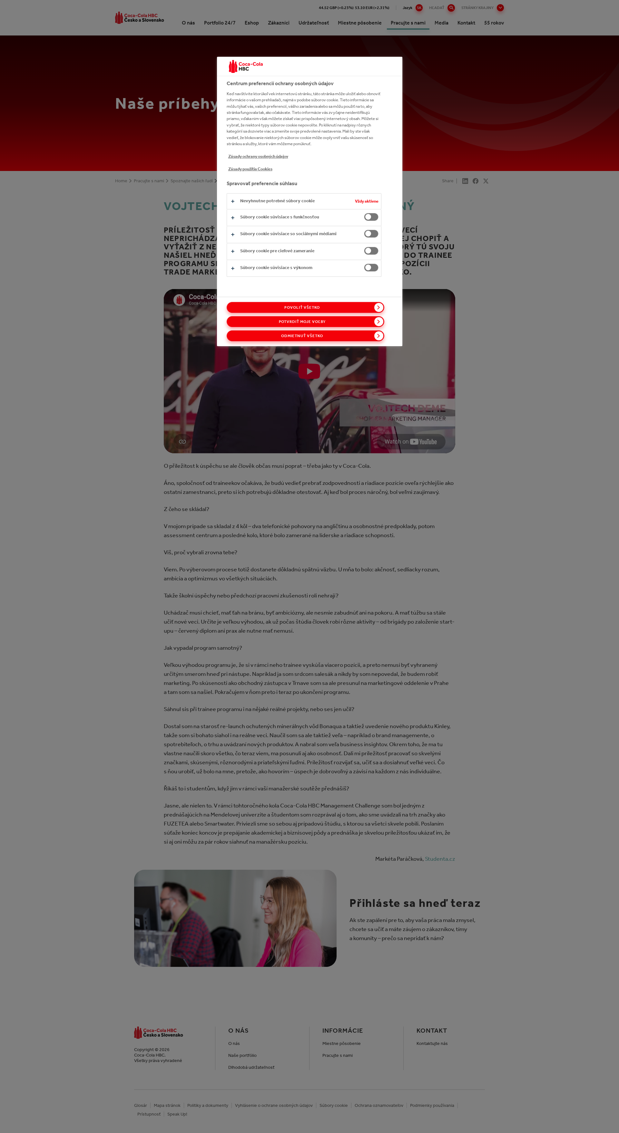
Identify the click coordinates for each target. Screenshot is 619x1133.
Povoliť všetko (301, 307)
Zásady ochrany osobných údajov (258, 156)
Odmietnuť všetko (302, 336)
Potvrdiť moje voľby (302, 321)
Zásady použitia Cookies (250, 168)
